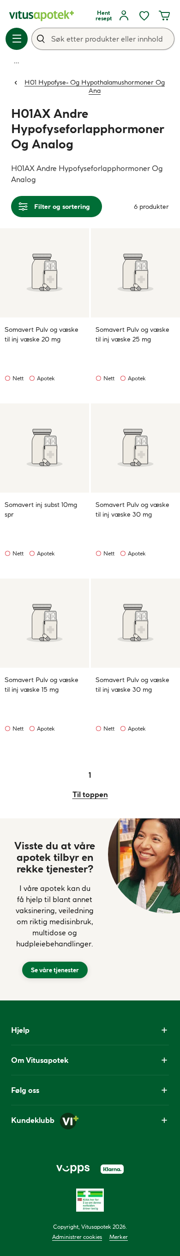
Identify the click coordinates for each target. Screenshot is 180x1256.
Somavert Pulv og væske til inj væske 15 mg (41, 685)
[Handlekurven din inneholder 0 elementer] (164, 16)
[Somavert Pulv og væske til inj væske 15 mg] (44, 623)
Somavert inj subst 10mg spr (41, 509)
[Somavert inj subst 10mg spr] (44, 448)
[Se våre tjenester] (55, 909)
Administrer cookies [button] (77, 1236)
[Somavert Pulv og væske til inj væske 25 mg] (135, 272)
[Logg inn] (124, 16)
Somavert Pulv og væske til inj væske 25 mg (132, 334)
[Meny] (17, 39)
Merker (118, 1236)
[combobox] (102, 39)
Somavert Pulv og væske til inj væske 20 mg (41, 334)
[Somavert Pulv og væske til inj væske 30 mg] (135, 448)
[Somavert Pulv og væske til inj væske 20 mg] (44, 272)
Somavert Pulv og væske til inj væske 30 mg (132, 509)
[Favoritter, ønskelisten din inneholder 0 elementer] (144, 16)
